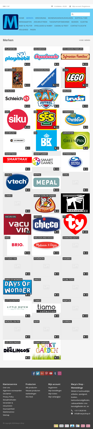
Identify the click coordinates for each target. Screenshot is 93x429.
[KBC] (72, 426)
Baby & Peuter (25, 26)
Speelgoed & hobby (43, 26)
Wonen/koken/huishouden (60, 18)
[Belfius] (66, 426)
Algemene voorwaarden (12, 390)
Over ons (6, 387)
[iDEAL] (55, 426)
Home (21, 18)
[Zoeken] (72, 14)
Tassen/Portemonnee (59, 22)
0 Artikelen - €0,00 (60, 6)
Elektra (84, 22)
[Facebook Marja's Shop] (33, 373)
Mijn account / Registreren (81, 6)
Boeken (74, 22)
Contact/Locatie (78, 26)
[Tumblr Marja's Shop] (55, 373)
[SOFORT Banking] (82, 426)
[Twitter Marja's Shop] (38, 373)
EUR (4, 6)
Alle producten (31, 387)
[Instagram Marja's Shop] (60, 373)
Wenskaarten (25, 22)
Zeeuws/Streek (40, 22)
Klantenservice (8, 412)
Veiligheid (23, 29)
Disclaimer (7, 393)
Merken (29, 18)
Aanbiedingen (31, 393)
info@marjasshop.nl (82, 413)
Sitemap (6, 415)
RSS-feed (29, 397)
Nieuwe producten (33, 390)
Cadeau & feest (61, 26)
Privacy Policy (8, 397)
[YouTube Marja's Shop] (51, 373)
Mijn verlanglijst (54, 397)
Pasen (33, 29)
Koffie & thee (81, 18)
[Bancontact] (77, 426)
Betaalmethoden (9, 400)
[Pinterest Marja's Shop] (46, 373)
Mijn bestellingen (55, 390)
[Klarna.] (87, 426)
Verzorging (40, 18)
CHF (8, 6)
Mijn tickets (52, 393)
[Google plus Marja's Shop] (42, 373)
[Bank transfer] (61, 426)
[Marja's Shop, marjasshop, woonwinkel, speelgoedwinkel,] (10, 22)
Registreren (52, 387)
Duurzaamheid (8, 409)
